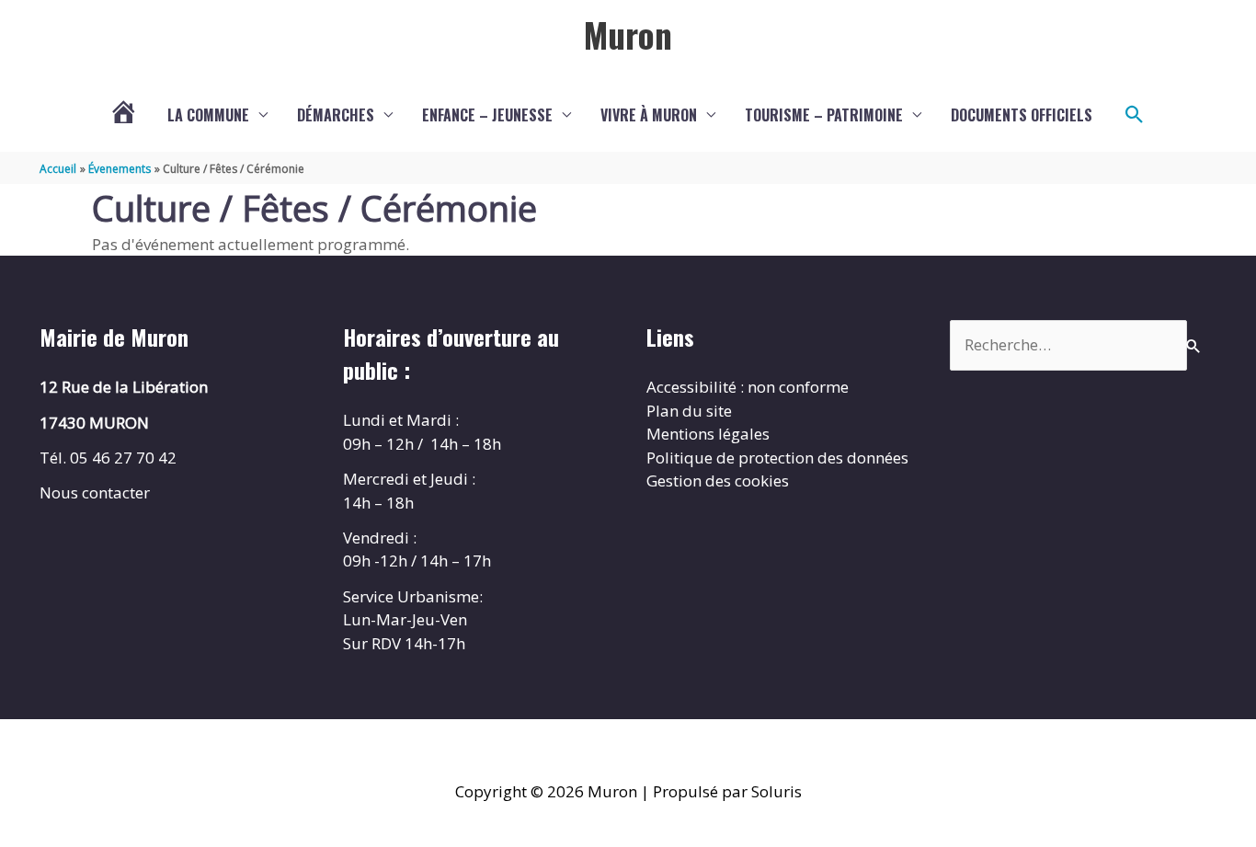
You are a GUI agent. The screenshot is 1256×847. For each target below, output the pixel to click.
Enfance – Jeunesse (487, 115)
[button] (1135, 115)
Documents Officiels (1021, 115)
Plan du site (689, 410)
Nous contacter (95, 492)
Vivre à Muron (648, 115)
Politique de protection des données (777, 457)
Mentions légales (708, 433)
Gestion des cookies (717, 480)
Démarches (335, 115)
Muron (628, 34)
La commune (208, 115)
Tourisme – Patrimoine (824, 115)
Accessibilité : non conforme (747, 386)
